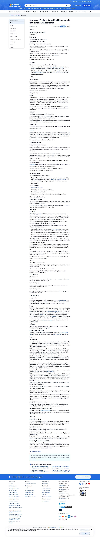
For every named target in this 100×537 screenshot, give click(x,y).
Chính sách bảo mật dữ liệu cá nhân (15, 508)
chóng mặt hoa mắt (46, 410)
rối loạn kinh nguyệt (47, 320)
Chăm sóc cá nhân (29, 490)
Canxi (20, 8)
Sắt (32, 8)
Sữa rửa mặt (52, 8)
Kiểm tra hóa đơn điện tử (14, 505)
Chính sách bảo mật (13, 501)
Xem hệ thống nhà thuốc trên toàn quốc (27, 477)
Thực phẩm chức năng (30, 483)
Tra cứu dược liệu (46, 490)
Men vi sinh (58, 8)
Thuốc (26, 488)
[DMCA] (65, 506)
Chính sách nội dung (13, 494)
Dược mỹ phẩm (28, 485)
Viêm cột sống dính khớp (56, 67)
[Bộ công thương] (62, 503)
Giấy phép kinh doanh (14, 488)
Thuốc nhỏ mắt (45, 8)
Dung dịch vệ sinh (67, 8)
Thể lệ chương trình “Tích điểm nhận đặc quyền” (14, 519)
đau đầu (61, 300)
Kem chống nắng (37, 8)
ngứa (46, 302)
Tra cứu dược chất (46, 488)
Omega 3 (25, 8)
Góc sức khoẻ (45, 483)
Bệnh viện (44, 494)
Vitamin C (74, 8)
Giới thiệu (11, 483)
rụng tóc (54, 316)
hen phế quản (62, 179)
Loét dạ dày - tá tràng (36, 187)
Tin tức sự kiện (45, 501)
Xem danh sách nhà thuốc (83, 477)
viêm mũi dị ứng (55, 179)
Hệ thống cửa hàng (13, 485)
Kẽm (29, 8)
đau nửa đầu (38, 72)
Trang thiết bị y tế (29, 492)
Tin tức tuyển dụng (46, 498)
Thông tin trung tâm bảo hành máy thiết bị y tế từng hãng (15, 515)
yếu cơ (48, 328)
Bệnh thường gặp (46, 492)
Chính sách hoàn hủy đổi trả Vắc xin (15, 512)
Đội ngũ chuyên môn (46, 496)
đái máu (50, 311)
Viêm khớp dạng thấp (35, 214)
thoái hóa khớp (56, 229)
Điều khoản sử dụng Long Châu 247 (14, 522)
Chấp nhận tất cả (85, 529)
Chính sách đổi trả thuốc (14, 496)
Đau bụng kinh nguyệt (54, 70)
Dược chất (17, 15)
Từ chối (85, 533)
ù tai (65, 300)
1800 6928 (88, 1)
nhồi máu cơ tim (57, 334)
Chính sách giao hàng (14, 498)
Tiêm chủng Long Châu (30, 496)
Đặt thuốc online (29, 494)
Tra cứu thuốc (45, 485)
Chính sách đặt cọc (13, 492)
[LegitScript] (65, 510)
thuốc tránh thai (51, 371)
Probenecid (33, 164)
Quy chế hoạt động (13, 490)
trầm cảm (42, 314)
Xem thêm (37, 459)
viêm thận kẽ (55, 311)
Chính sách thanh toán (14, 503)
